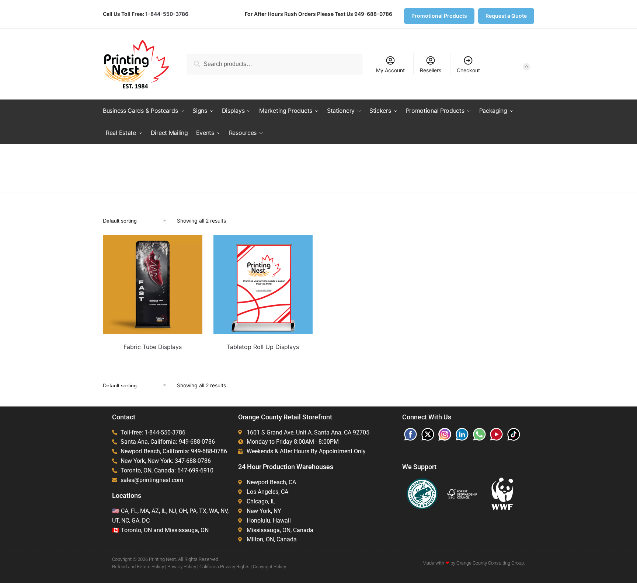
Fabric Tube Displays (152, 346)
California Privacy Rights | (225, 566)
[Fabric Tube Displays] (152, 284)
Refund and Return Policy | (139, 566)
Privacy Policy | (182, 566)
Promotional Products (439, 16)
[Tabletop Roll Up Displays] (263, 284)
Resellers (430, 70)
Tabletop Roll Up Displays (263, 346)
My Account (390, 70)
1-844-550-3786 (166, 14)
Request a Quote (506, 16)
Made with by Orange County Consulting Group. (473, 563)
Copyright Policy (269, 566)
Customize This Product (152, 359)
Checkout (468, 70)
